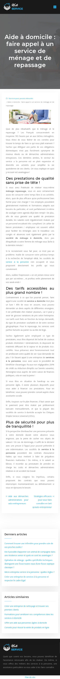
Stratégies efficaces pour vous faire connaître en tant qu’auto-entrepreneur (42, 501)
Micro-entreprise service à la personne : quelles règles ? (29, 572)
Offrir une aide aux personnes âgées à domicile (25, 622)
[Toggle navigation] (55, 7)
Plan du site (30, 677)
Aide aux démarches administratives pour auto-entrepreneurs (18, 500)
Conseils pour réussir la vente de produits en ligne (26, 627)
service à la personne (17, 262)
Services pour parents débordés (21, 98)
